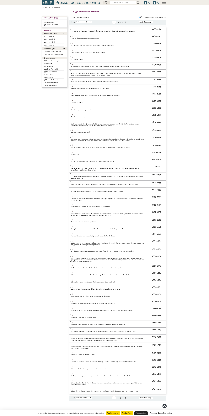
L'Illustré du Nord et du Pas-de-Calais (83, 317)
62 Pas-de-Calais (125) (51, 61)
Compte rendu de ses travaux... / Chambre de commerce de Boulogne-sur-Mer (97, 229)
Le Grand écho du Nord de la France (83, 354)
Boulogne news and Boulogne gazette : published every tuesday (92, 161)
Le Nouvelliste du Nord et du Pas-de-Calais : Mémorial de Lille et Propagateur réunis (99, 268)
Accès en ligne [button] (49, 49)
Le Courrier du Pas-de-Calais (80, 132)
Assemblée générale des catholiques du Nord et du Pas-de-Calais (93, 236)
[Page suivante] (122, 22)
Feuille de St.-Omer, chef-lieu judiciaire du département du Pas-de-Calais (95, 96)
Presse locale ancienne (77, 2)
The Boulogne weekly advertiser (82, 110)
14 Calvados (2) (49, 66)
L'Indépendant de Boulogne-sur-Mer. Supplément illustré (90, 369)
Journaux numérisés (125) (52, 52)
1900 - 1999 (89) (49, 42)
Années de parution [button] (51, 33)
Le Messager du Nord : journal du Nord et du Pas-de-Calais (90, 296)
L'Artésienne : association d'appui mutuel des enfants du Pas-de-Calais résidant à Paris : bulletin (102, 251)
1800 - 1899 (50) (49, 39)
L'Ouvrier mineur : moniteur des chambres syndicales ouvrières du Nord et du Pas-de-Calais (101, 275)
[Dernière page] (126, 22)
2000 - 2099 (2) (49, 45)
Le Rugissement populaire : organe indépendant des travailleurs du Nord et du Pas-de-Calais (102, 376)
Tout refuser (127, 413)
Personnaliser (141, 413)
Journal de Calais (77, 103)
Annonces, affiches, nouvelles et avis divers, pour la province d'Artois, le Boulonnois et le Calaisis (103, 31)
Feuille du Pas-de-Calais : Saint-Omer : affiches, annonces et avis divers (94, 81)
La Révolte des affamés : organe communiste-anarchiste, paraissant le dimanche (98, 324)
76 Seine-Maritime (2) (51, 80)
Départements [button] (49, 58)
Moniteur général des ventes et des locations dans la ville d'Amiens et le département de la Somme (104, 184)
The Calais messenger (78, 117)
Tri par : (73, 22)
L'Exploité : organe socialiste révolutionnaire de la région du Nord (93, 282)
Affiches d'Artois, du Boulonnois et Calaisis (85, 38)
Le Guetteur (75, 154)
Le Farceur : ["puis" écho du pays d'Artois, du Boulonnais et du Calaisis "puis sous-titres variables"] (103, 310)
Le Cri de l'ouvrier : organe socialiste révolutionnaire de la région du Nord (95, 289)
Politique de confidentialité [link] (161, 413)
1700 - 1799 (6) (49, 36)
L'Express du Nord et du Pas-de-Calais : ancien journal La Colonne (93, 303)
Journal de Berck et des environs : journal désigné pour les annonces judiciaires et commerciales (103, 362)
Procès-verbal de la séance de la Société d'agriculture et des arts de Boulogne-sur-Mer (100, 66)
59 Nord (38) (48, 63)
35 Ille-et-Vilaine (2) (50, 72)
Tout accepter (113, 413)
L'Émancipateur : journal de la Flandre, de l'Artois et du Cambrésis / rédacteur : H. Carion (100, 147)
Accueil (44, 7)
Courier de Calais (77, 59)
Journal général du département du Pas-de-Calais (87, 52)
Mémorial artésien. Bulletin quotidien (83, 222)
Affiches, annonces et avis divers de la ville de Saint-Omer (90, 88)
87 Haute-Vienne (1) (50, 85)
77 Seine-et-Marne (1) (51, 82)
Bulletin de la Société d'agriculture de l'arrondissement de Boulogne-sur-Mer (97, 191)
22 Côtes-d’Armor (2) (51, 69)
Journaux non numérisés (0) (53, 54)
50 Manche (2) (48, 74)
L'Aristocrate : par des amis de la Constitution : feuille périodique (92, 45)
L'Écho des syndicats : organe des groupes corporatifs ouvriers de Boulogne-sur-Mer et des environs (104, 391)
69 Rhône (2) (48, 77)
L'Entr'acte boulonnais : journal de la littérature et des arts (90, 207)
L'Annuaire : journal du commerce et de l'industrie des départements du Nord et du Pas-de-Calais (103, 331)
